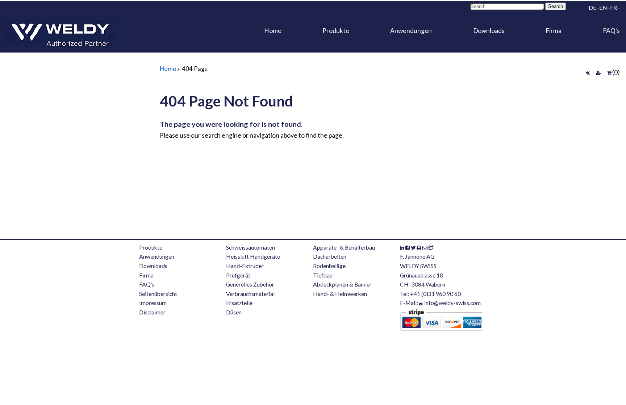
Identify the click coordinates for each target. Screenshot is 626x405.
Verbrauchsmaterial (250, 294)
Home (272, 30)
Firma (554, 30)
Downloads (489, 30)
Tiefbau (323, 275)
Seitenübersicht (158, 294)
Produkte (335, 30)
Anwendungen (411, 30)
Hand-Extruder (245, 266)
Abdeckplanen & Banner (342, 284)
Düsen (234, 312)
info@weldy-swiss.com (452, 303)
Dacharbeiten (329, 256)
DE (592, 7)
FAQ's (611, 30)
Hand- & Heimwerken (340, 294)
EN (603, 7)
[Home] (60, 34)
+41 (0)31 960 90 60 (435, 294)
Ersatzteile (239, 303)
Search (555, 6)
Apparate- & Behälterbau (344, 247)
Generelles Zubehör (250, 284)
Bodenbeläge (329, 266)
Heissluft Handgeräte (253, 256)
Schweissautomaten (250, 247)
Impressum (153, 303)
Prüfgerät (238, 275)
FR (613, 7)
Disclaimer (152, 312)
